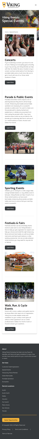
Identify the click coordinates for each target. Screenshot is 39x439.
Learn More (10, 82)
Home (6, 32)
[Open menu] (36, 5)
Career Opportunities (11, 420)
